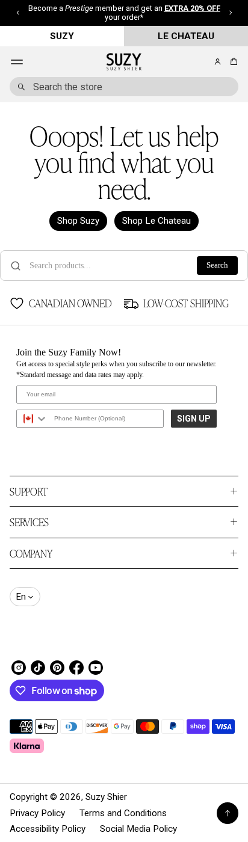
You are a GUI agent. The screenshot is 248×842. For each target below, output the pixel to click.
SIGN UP (194, 418)
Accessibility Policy (47, 828)
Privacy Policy (37, 813)
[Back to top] (227, 813)
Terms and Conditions (123, 813)
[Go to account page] (217, 62)
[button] (232, 62)
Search (217, 265)
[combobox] (124, 86)
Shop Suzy (78, 220)
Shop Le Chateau (156, 220)
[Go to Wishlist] (201, 62)
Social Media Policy (138, 828)
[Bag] (232, 62)
